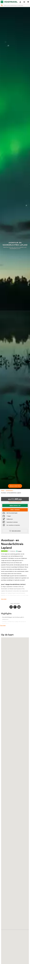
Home (2, 490)
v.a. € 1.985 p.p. (15, 499)
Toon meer (3, 625)
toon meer (3, 599)
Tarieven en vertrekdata (15, 501)
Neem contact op (15, 505)
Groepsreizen (9, 490)
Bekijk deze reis (15, 486)
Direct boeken (15, 509)
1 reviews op (12, 551)
